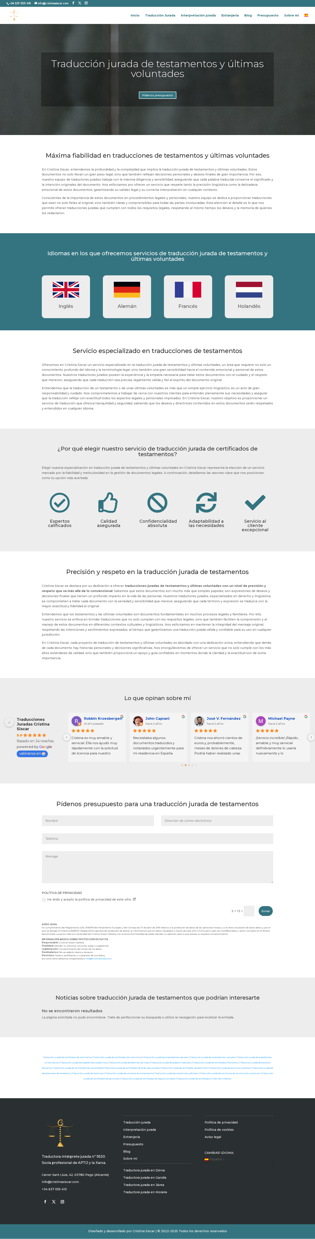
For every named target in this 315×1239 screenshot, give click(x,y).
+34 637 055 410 (20, 3)
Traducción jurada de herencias (88, 1073)
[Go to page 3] (192, 765)
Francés (187, 306)
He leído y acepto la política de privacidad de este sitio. (90, 899)
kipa (210, 719)
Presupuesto (268, 15)
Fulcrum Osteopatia (286, 719)
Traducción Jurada (160, 15)
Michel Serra (95, 719)
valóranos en (30, 753)
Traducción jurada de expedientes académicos (84, 1062)
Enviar (265, 911)
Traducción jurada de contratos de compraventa (129, 1073)
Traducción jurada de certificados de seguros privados (148, 1078)
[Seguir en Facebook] (45, 1201)
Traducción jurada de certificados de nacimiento (67, 1057)
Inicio (135, 15)
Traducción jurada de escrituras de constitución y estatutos (230, 1073)
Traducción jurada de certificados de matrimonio (117, 1057)
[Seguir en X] (53, 1201)
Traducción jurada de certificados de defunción (184, 1068)
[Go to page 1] (185, 765)
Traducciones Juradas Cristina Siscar (33, 724)
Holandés (249, 306)
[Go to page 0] (182, 765)
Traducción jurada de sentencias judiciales (176, 1073)
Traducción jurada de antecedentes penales (166, 1057)
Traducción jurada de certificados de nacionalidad (78, 1068)
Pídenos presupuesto (157, 95)
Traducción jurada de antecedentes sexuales (213, 1057)
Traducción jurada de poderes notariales (171, 1062)
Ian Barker (155, 719)
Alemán (127, 306)
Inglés (66, 306)
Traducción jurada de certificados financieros (215, 1062)
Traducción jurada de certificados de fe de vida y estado (131, 1068)
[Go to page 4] (195, 765)
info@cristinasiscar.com (99, 958)
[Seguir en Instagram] (62, 1201)
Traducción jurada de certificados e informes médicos (204, 1078)
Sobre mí (291, 15)
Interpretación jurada (198, 15)
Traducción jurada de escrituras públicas (230, 1068)
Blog (248, 15)
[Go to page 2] (189, 765)
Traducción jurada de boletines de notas (129, 1062)
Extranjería (230, 15)
